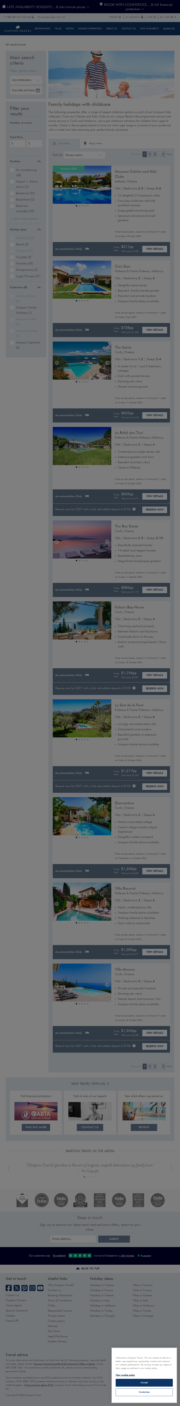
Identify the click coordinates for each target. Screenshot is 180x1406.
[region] (144, 1375)
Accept (144, 1382)
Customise (144, 1392)
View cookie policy (125, 1375)
